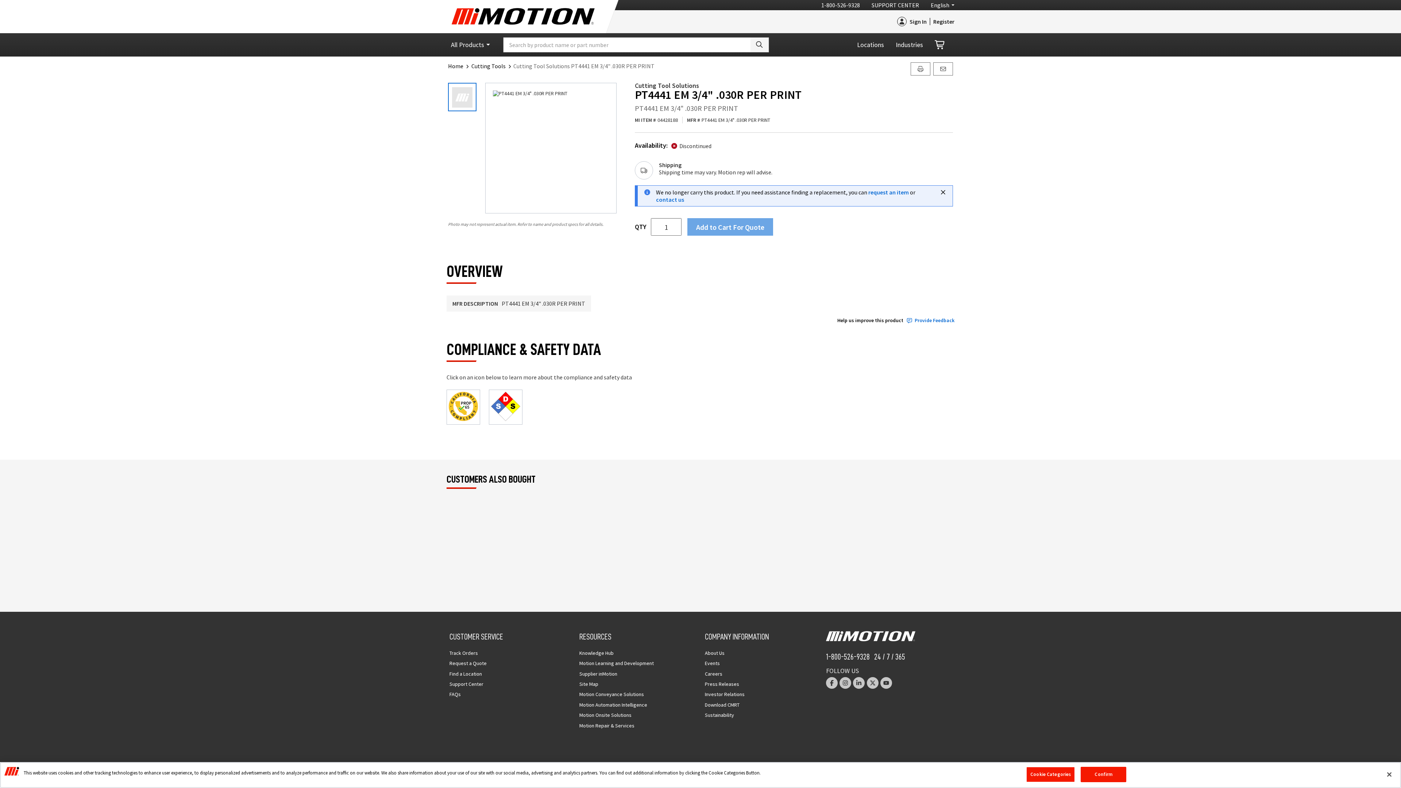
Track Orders (463, 653)
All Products (467, 44)
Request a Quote (468, 663)
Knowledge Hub (596, 653)
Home (455, 66)
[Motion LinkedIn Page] (859, 683)
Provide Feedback (934, 320)
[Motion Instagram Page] (845, 683)
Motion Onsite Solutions (605, 715)
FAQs (455, 694)
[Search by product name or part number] (759, 45)
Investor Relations (725, 694)
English (940, 5)
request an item (888, 192)
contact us (670, 199)
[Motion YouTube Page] (886, 683)
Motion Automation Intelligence (613, 705)
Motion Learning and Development (616, 663)
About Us (715, 653)
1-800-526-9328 (840, 5)
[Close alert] (943, 192)
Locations (870, 44)
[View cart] (940, 45)
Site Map (588, 684)
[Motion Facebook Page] (832, 683)
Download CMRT (722, 705)
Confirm (1103, 774)
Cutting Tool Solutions (667, 85)
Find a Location (465, 674)
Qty (641, 227)
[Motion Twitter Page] (873, 683)
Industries (909, 44)
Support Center (895, 5)
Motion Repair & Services (606, 725)
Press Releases (722, 684)
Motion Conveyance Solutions (611, 694)
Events (712, 663)
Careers (713, 674)
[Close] (1389, 774)
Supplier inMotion (598, 674)
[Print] (920, 69)
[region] (700, 775)
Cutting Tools (488, 66)
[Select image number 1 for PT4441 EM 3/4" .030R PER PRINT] (462, 97)
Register (943, 21)
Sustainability (719, 715)
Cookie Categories (1050, 774)
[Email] (943, 69)
